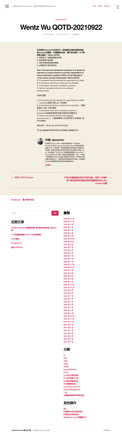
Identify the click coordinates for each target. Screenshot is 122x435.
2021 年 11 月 (68, 319)
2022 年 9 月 (68, 290)
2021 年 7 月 (68, 330)
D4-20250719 (16, 243)
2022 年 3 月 (68, 307)
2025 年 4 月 (68, 233)
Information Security (71, 386)
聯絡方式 (107, 6)
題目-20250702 (17, 247)
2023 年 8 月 (68, 270)
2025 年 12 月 (68, 218)
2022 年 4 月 (68, 304)
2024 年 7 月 (68, 247)
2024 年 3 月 (68, 258)
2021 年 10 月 (68, 321)
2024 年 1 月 (68, 261)
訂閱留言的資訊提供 (71, 414)
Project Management (71, 389)
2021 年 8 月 (68, 327)
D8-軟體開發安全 (70, 383)
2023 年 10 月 (68, 267)
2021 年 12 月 (68, 316)
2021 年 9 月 (68, 324)
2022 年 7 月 (68, 296)
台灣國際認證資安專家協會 (73, 395)
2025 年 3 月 (68, 236)
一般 (65, 392)
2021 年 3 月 (68, 341)
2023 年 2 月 (68, 281)
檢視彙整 (48, 165)
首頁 (94, 6)
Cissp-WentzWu (61, 19)
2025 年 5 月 (68, 230)
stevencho (51, 34)
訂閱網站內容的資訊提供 (72, 411)
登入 (65, 408)
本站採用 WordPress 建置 (41, 430)
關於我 (100, 6)
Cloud (65, 372)
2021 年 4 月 (68, 339)
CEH (65, 358)
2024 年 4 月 (68, 256)
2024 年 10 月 (68, 241)
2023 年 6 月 (68, 273)
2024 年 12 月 (68, 238)
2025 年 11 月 (68, 221)
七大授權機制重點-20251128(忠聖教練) (26, 234)
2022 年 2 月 (68, 310)
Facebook (15, 199)
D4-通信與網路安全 (70, 381)
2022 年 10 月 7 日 (64, 34)
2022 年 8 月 (68, 293)
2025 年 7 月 (68, 227)
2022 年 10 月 (68, 287)
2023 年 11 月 (68, 264)
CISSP (66, 366)
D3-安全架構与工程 (70, 378)
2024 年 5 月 (68, 253)
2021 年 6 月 (68, 333)
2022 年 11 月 (68, 284)
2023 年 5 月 (68, 276)
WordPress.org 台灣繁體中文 (75, 417)
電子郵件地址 (28, 199)
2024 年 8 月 (68, 244)
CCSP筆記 (15, 238)
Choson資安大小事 (24, 430)
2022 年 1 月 (68, 313)
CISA (65, 361)
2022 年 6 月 (68, 298)
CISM (65, 363)
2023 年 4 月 (68, 278)
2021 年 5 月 (68, 336)
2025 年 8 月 (68, 224)
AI (64, 355)
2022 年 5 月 (68, 301)
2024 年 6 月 (68, 250)
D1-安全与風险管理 (70, 375)
